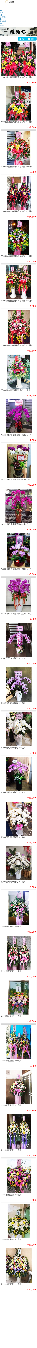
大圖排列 (32, 39)
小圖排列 (23, 39)
